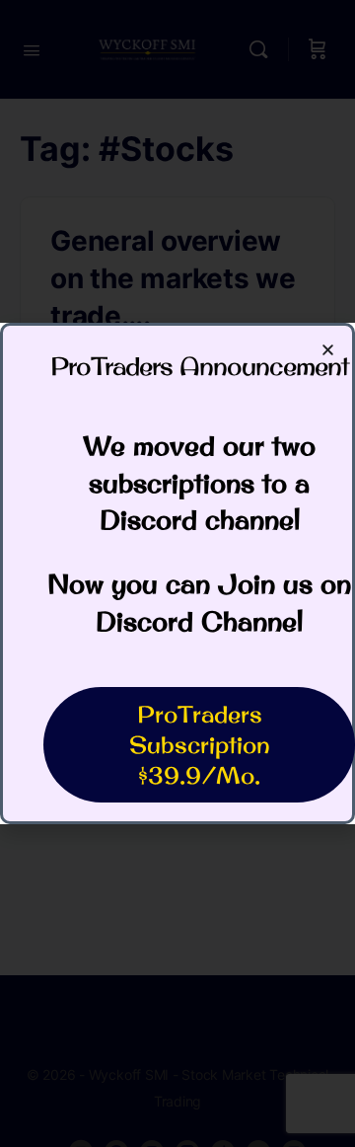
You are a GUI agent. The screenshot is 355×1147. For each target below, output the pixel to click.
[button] (327, 350)
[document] (177, 573)
